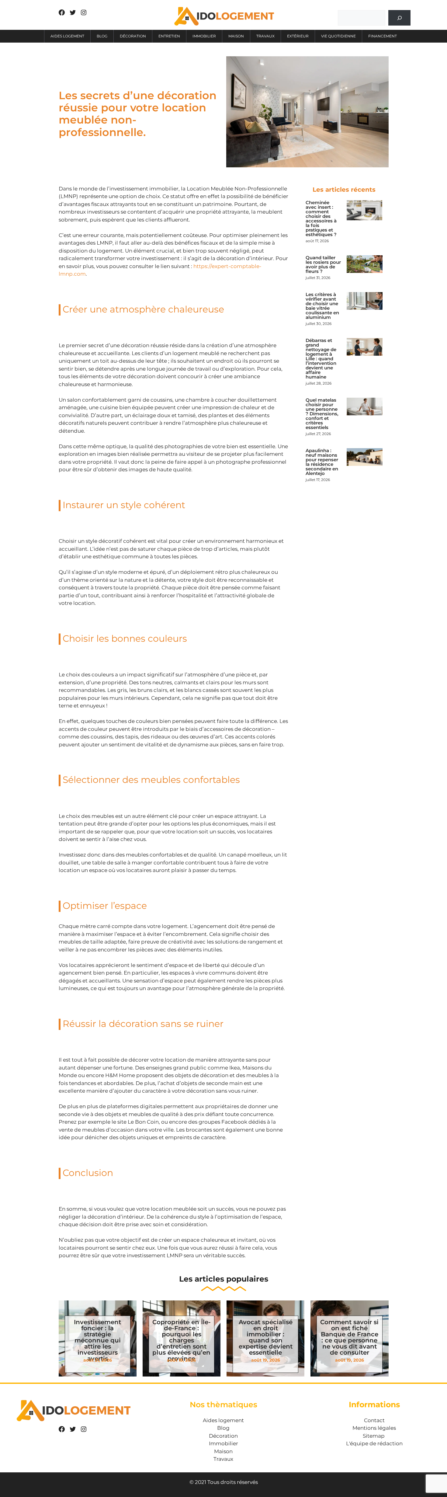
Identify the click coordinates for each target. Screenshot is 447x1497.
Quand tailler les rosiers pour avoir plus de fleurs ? (323, 264)
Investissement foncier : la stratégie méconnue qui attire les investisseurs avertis (97, 1340)
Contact (374, 1420)
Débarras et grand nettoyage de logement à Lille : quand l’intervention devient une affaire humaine (321, 358)
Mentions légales (374, 1428)
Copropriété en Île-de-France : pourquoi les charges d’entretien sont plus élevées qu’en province (181, 1340)
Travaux (265, 36)
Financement (382, 36)
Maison (236, 36)
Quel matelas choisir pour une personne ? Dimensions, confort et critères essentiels (322, 413)
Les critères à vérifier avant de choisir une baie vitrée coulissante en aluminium (322, 305)
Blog (102, 36)
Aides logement (67, 36)
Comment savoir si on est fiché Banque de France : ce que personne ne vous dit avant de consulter (349, 1337)
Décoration (133, 36)
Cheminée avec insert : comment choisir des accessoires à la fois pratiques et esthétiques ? (321, 218)
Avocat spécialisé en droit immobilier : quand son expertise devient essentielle (266, 1337)
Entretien (169, 36)
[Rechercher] (399, 18)
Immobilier (204, 36)
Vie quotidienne (338, 36)
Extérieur (298, 36)
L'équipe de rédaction (374, 1443)
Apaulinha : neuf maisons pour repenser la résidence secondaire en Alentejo (322, 462)
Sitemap (374, 1436)
